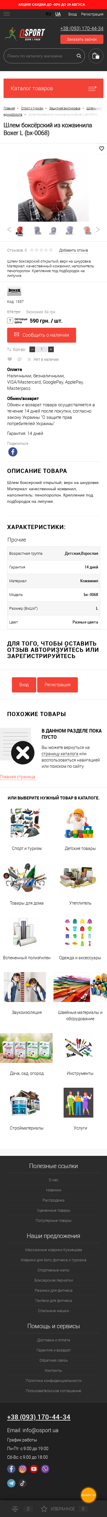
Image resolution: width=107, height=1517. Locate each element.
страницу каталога (60, 753)
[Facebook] (11, 1469)
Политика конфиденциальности (53, 1380)
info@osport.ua (41, 1430)
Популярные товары (54, 1220)
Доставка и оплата (53, 1340)
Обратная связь (54, 1360)
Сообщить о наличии (46, 335)
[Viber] (45, 1469)
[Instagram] (22, 1469)
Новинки (53, 1190)
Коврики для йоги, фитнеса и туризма (53, 1260)
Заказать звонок (82, 39)
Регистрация (92, 14)
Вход (72, 14)
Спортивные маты (53, 1270)
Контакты (53, 1370)
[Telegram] (11, 1483)
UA (58, 14)
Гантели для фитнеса (53, 1300)
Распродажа (53, 1200)
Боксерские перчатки (53, 1280)
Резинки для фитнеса (54, 1290)
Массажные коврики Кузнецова (53, 1250)
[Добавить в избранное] (101, 148)
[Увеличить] (53, 186)
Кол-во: (19, 349)
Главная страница (17, 776)
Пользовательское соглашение (53, 1391)
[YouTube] (34, 1469)
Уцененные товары (53, 1210)
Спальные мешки (53, 1310)
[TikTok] (22, 1483)
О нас (54, 1180)
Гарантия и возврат (54, 1350)
